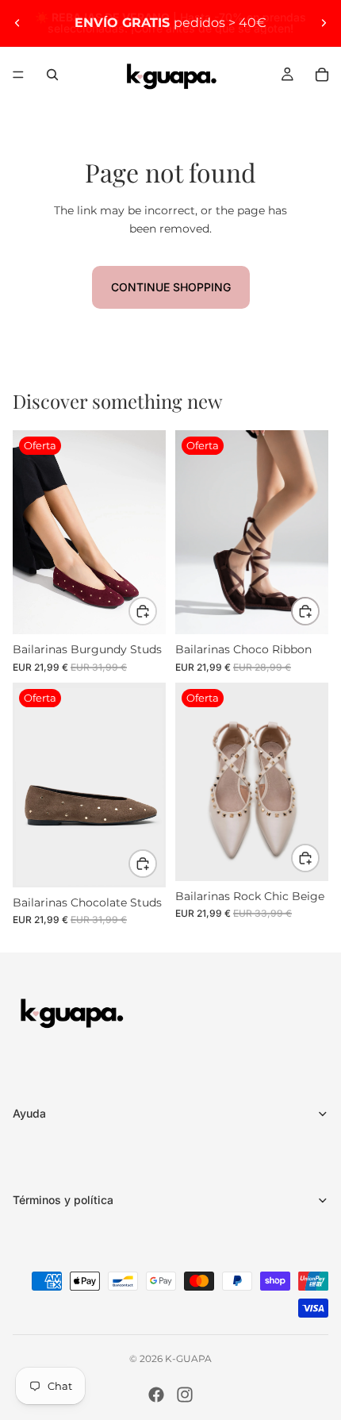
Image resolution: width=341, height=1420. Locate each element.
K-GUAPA (188, 1358)
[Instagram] (184, 1394)
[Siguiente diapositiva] (323, 23)
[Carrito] (322, 74)
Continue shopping (171, 287)
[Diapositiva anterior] (17, 23)
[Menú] (18, 74)
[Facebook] (156, 1394)
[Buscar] (52, 74)
